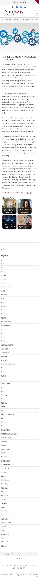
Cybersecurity (5, 352)
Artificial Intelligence (7, 287)
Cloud (2, 337)
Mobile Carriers (5, 457)
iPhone (3, 406)
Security (3, 499)
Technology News (6, 522)
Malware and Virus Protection (9, 433)
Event (2, 372)
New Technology (5, 464)
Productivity (4, 484)
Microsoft (3, 445)
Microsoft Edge (5, 449)
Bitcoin (3, 298)
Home (3, 565)
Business (3, 317)
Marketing (4, 441)
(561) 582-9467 (19, 2)
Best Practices (5, 294)
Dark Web (4, 356)
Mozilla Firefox (5, 460)
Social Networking (6, 515)
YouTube (3, 545)
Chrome (3, 329)
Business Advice (5, 325)
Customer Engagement (7, 344)
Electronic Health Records (8, 364)
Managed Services (6, 437)
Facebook (3, 375)
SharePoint (4, 503)
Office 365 (4, 472)
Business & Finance (6, 321)
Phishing (3, 476)
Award (3, 290)
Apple (2, 283)
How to (3, 399)
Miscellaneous (5, 453)
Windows (3, 538)
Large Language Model (7, 414)
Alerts (2, 271)
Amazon (3, 275)
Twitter (3, 530)
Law (2, 418)
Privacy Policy (19, 565)
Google (3, 391)
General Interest (5, 383)
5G (2, 259)
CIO (2, 333)
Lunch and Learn (5, 429)
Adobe (3, 263)
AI (2, 267)
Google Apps (4, 395)
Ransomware (4, 487)
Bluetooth (3, 306)
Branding (3, 310)
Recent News (4, 495)
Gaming (3, 379)
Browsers (3, 314)
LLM (2, 426)
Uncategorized (5, 534)
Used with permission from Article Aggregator (17, 193)
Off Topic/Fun (5, 468)
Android (3, 279)
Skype (3, 507)
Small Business (5, 511)
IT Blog (3, 410)
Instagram (4, 402)
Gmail (3, 387)
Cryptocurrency (5, 341)
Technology (4, 518)
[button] (36, 13)
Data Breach (4, 360)
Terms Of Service (31, 565)
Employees (4, 368)
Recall (3, 491)
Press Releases (5, 480)
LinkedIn (3, 422)
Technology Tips (5, 526)
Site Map (9, 565)
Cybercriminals (5, 348)
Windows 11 (4, 542)
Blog (2, 302)
